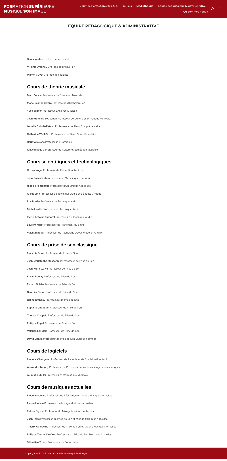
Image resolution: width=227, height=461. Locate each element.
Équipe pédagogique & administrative (182, 5)
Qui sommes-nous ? (195, 11)
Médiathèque (144, 5)
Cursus (127, 5)
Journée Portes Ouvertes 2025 (99, 5)
